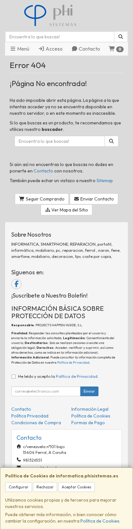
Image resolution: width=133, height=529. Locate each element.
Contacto (89, 48)
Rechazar (45, 487)
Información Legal (89, 409)
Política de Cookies (99, 521)
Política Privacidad (29, 416)
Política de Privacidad (73, 362)
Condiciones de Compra (36, 423)
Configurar (18, 487)
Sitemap (105, 180)
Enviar (89, 391)
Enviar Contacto (96, 199)
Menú (22, 48)
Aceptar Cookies (76, 487)
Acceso (54, 48)
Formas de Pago (88, 423)
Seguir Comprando (45, 199)
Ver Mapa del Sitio (69, 210)
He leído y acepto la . (58, 376)
